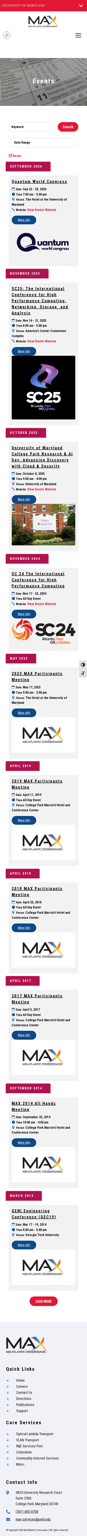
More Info (24, 220)
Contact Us (24, 1392)
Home (20, 1380)
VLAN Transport (27, 1440)
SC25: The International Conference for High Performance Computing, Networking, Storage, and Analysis (40, 300)
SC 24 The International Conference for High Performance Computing (38, 579)
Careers (22, 1386)
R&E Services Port (29, 1446)
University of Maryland (23, 5)
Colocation (24, 1452)
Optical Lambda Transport (34, 1434)
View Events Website (41, 210)
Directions (23, 1398)
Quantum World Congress (39, 181)
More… (21, 1464)
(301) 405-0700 (27, 1511)
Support (22, 1411)
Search (68, 127)
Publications (25, 1405)
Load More (44, 1301)
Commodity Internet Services (37, 1458)
